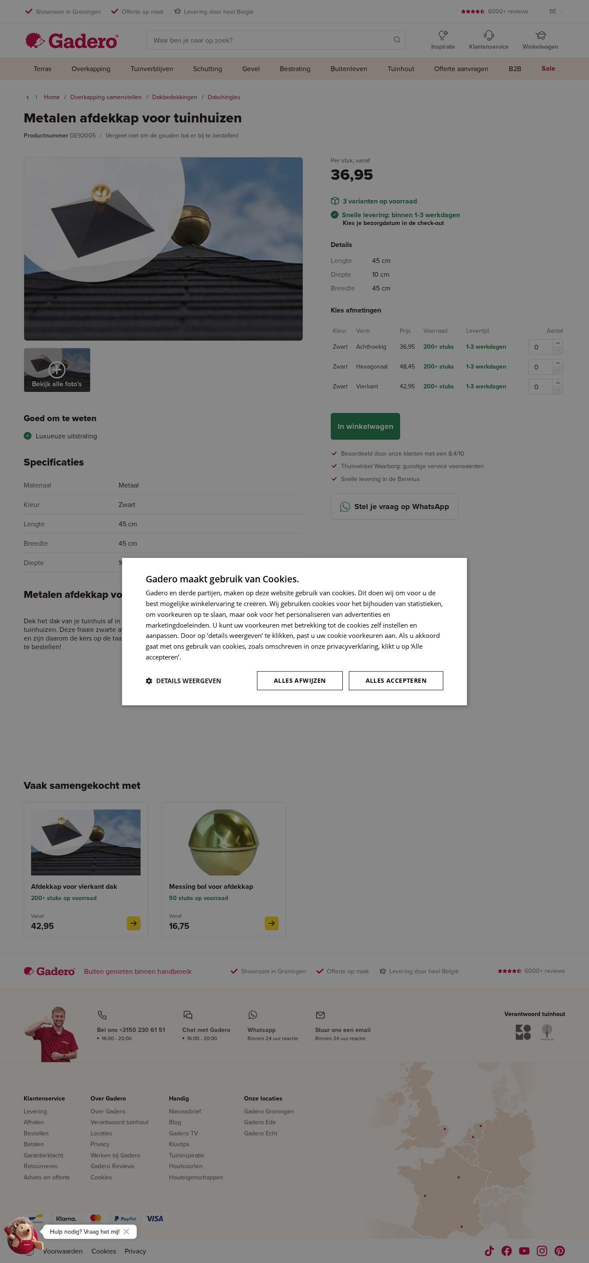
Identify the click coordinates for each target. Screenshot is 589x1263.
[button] (183, 680)
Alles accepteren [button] (396, 680)
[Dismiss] (126, 1231)
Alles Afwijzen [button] (300, 680)
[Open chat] (24, 1239)
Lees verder (200, 657)
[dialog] (294, 631)
